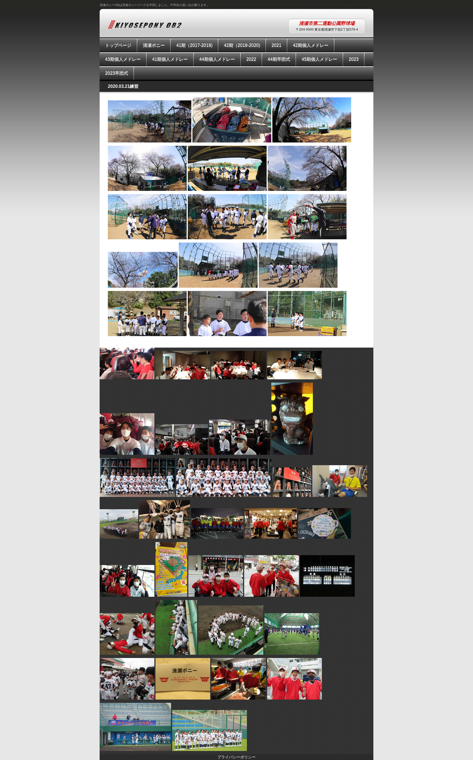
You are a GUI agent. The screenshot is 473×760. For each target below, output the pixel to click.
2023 (354, 59)
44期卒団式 (279, 59)
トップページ (118, 45)
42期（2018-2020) (242, 45)
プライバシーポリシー (236, 757)
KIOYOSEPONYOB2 (146, 24)
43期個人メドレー (123, 59)
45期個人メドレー (319, 59)
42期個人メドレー (310, 45)
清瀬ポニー (154, 45)
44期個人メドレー (217, 59)
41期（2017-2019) (194, 45)
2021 (276, 45)
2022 (251, 59)
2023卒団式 (116, 73)
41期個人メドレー (170, 59)
